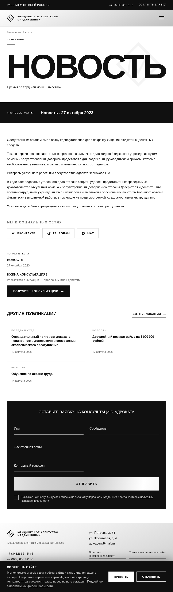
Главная (12, 32)
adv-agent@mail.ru (102, 543)
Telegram (61, 233)
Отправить (86, 483)
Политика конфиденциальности (102, 554)
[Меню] (162, 18)
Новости (27, 32)
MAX (90, 233)
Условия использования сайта (147, 552)
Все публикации (149, 314)
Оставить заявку (152, 4)
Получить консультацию (38, 291)
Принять (121, 576)
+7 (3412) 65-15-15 (121, 5)
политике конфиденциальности (31, 586)
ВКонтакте (26, 233)
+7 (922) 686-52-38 (20, 559)
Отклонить (151, 576)
